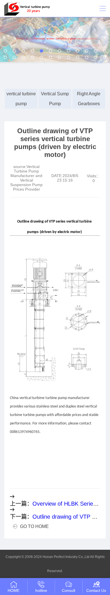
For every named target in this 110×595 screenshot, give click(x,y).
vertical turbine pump (21, 98)
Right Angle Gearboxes (88, 98)
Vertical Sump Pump (55, 98)
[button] (5, 51)
